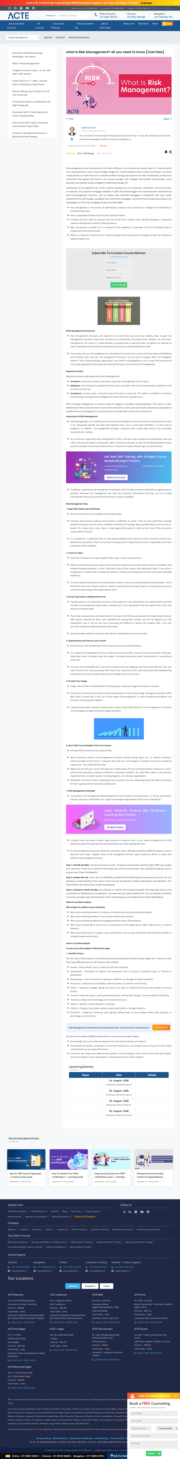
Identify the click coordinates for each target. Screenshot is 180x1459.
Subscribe (117, 284)
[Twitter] (21, 8)
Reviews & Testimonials (36, 1216)
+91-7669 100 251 (108, 17)
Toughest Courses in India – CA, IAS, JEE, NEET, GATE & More (31, 72)
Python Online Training (81, 1242)
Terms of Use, (117, 1438)
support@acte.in (123, 1270)
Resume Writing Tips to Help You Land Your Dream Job (30, 93)
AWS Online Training (17, 1242)
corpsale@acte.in (97, 1270)
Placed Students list (84, 25)
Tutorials (60, 37)
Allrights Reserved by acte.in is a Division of (112, 1450)
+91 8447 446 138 (124, 1267)
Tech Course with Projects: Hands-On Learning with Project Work (30, 124)
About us (12, 1229)
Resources (129, 23)
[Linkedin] (15, 8)
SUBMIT (151, 1453)
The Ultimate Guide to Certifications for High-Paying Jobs (31, 103)
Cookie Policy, (101, 1438)
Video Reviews (14, 1216)
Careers (49, 1229)
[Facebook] (33, 8)
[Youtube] (27, 8)
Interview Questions (79, 37)
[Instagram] (10, 8)
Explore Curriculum (116, 477)
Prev (71, 118)
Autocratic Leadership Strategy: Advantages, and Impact (27, 55)
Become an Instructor (122, 1229)
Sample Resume (38, 1211)
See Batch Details (115, 827)
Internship (76, 1211)
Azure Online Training (80, 1247)
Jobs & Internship (104, 25)
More (155, 23)
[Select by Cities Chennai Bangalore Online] (66, 15)
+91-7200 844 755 (163, 17)
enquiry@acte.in (71, 1270)
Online (106, 1286)
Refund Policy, (60, 1438)
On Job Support (92, 1211)
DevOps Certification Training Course (49, 1242)
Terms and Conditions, (81, 1438)
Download (161, 1027)
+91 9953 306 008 (20, 1267)
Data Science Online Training (138, 1242)
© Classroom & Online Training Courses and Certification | (69, 1450)
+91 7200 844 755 (46, 1267)
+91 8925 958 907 (98, 1267)
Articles (48, 37)
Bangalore (159, 13)
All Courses (39, 25)
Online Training (78, 1229)
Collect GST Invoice (84, 1216)
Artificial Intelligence (56, 1247)
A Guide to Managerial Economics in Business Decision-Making (29, 135)
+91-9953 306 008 (136, 17)
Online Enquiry (107, 13)
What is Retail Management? (26, 63)
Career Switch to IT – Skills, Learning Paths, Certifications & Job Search (29, 82)
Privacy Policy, (43, 1438)
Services (24, 1229)
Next (167, 118)
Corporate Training (57, 25)
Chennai (131, 13)
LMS (169, 23)
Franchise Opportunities (148, 1229)
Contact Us (62, 1229)
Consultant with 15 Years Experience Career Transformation (30, 114)
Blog (65, 1211)
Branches (143, 23)
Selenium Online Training (109, 1242)
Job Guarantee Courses (15, 25)
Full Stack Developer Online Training (25, 1247)
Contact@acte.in (18, 1270)
